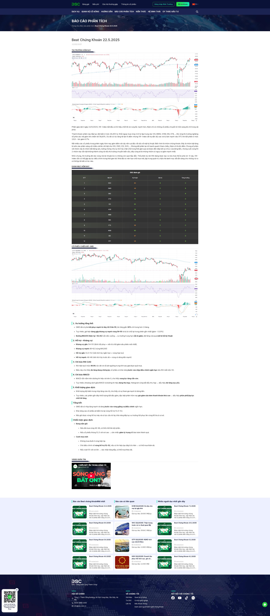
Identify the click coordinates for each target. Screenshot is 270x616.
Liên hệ (128, 604)
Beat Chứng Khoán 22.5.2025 (106, 26)
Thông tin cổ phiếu (128, 4)
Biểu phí (95, 4)
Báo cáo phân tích (87, 26)
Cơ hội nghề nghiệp (141, 600)
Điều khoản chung (141, 604)
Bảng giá (85, 4)
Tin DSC (129, 600)
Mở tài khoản (183, 4)
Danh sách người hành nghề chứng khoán (149, 607)
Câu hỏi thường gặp (110, 4)
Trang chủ (75, 26)
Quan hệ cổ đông (141, 597)
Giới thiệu (129, 597)
